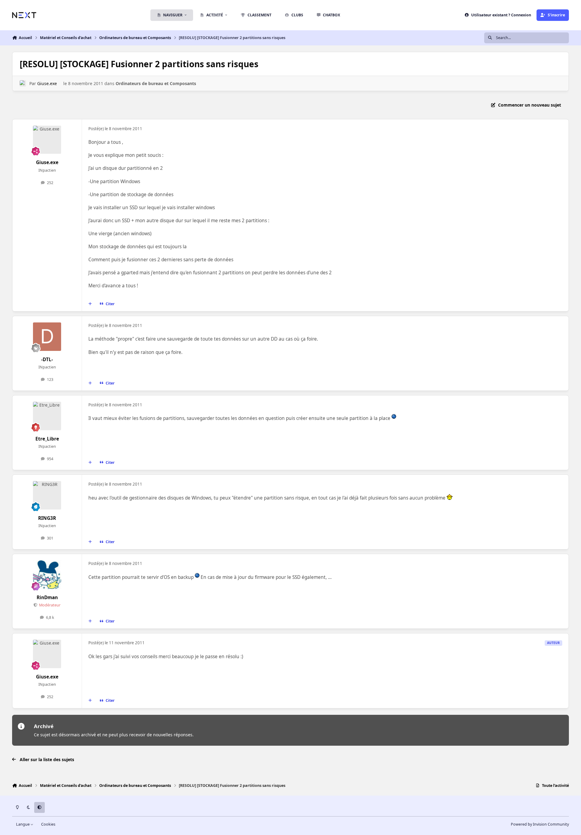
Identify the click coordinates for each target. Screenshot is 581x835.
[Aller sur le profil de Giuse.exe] (23, 83)
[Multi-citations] (90, 304)
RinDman (47, 597)
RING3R (47, 518)
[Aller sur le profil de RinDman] (47, 574)
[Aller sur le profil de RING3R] (47, 495)
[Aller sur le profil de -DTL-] (47, 336)
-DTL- (47, 359)
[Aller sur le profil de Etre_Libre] (47, 416)
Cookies (48, 824)
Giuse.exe (47, 83)
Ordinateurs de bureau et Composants (156, 83)
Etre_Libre (47, 439)
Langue (23, 824)
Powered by (540, 824)
